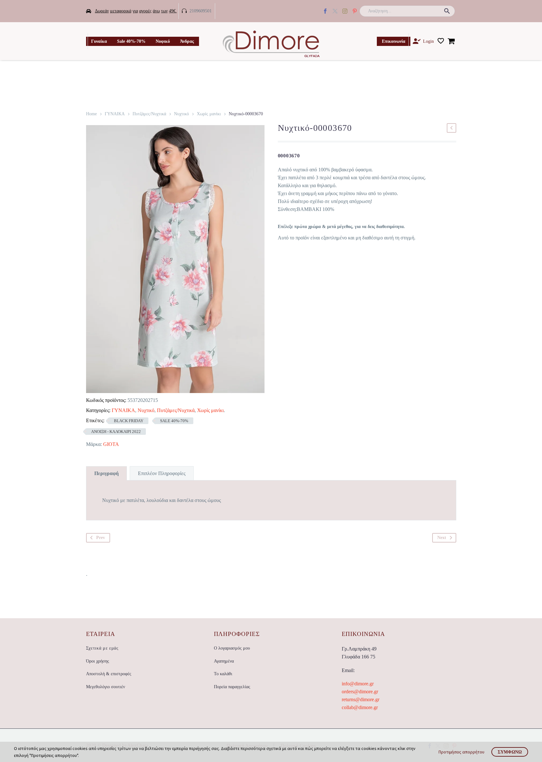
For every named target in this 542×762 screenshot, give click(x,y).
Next (441, 537)
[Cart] (451, 41)
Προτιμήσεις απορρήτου (461, 752)
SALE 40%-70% (174, 420)
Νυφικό (163, 41)
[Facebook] (325, 11)
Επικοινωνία (393, 41)
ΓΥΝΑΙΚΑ (115, 113)
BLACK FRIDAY (128, 420)
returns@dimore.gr (360, 699)
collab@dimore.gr (360, 707)
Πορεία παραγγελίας (232, 686)
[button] (447, 11)
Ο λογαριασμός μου (232, 648)
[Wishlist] (441, 41)
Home (91, 113)
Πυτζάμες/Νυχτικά (149, 113)
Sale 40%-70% (131, 41)
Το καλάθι (223, 673)
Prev (100, 537)
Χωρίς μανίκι (209, 113)
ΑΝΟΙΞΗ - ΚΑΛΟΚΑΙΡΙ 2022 (116, 431)
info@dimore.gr (358, 683)
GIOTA (111, 444)
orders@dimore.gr (360, 691)
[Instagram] (344, 11)
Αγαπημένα (224, 661)
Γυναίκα (99, 41)
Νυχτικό (181, 113)
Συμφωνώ (510, 752)
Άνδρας (187, 41)
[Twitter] (335, 11)
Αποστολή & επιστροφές (108, 673)
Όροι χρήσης (97, 661)
